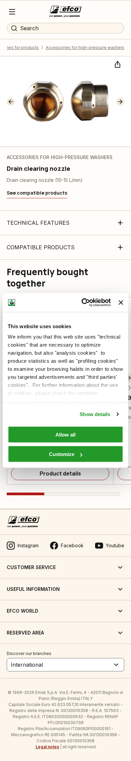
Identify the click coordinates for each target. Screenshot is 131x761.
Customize (61, 454)
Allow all (65, 434)
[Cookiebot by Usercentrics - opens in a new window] (83, 302)
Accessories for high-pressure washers (85, 47)
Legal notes (47, 746)
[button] (11, 102)
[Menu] (12, 11)
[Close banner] (121, 302)
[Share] (117, 63)
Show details (95, 414)
